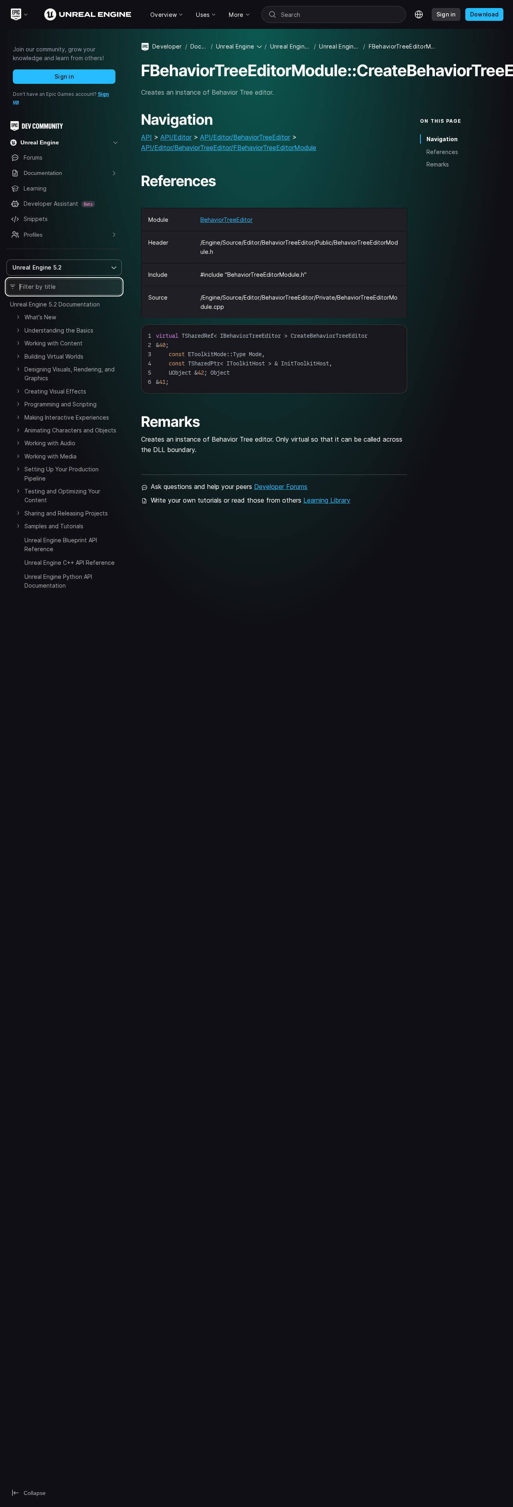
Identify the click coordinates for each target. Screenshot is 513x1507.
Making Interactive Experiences (66, 417)
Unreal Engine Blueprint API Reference (60, 544)
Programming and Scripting (60, 404)
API (146, 137)
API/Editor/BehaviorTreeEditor (245, 137)
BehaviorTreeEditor (226, 219)
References (442, 151)
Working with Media (50, 456)
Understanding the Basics (58, 330)
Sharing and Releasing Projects (66, 513)
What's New (40, 317)
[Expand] (18, 317)
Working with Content (53, 343)
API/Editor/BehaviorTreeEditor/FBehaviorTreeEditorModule (228, 148)
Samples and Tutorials (53, 526)
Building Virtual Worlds (53, 356)
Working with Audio (49, 443)
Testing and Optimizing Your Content (62, 495)
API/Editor (176, 137)
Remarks (437, 164)
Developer (167, 46)
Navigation (442, 139)
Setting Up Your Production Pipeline (61, 473)
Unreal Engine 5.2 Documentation (55, 304)
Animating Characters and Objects (70, 430)
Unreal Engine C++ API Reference (69, 562)
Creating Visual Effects (55, 391)
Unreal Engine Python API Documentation (58, 581)
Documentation (199, 46)
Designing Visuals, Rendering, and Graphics (69, 373)
